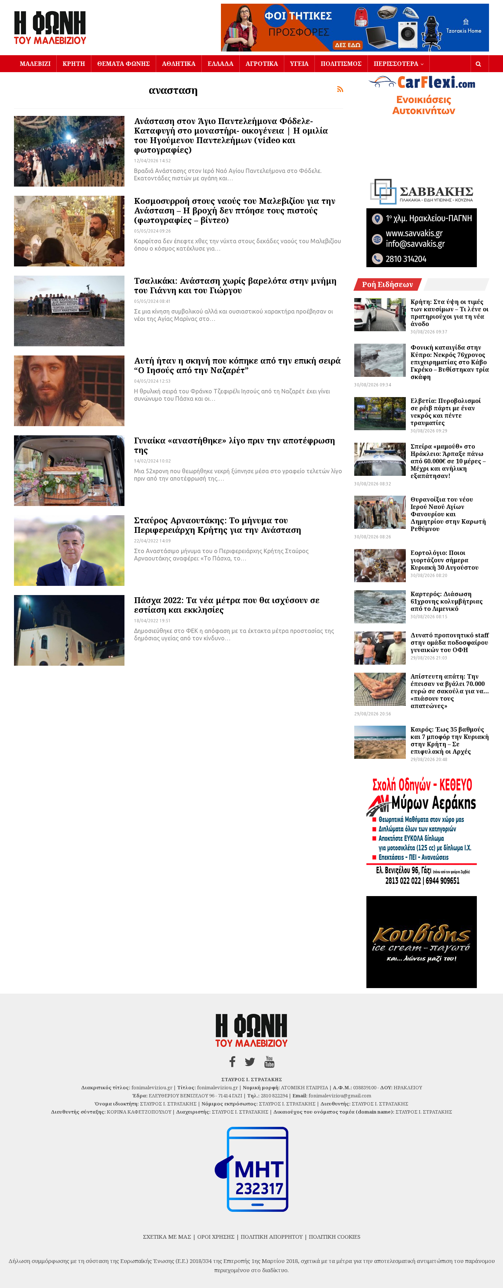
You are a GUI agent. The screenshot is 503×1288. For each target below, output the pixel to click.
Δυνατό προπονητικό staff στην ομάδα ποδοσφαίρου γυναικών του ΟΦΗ (450, 642)
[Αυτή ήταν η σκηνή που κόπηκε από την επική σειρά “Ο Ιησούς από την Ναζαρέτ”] (69, 390)
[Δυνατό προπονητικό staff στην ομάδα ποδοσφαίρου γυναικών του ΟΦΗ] (380, 648)
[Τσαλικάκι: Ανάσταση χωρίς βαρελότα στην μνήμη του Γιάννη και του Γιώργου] (69, 311)
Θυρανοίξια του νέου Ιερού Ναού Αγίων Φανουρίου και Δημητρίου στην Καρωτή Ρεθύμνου (448, 514)
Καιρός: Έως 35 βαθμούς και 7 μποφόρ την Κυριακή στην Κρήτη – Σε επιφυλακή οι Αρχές (450, 740)
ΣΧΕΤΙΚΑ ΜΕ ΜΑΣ (167, 1236)
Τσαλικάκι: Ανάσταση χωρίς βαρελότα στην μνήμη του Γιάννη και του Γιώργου (235, 285)
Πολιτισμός (341, 64)
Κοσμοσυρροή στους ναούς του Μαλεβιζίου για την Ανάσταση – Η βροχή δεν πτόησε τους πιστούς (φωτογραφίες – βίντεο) (234, 210)
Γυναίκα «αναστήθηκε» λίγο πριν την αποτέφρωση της (234, 445)
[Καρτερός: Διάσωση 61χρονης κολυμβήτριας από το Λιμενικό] (380, 606)
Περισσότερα (396, 64)
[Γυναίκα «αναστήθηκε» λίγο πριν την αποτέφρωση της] (69, 470)
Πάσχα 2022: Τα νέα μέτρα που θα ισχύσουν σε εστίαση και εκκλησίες (227, 604)
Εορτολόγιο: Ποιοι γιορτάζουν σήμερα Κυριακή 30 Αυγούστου (445, 560)
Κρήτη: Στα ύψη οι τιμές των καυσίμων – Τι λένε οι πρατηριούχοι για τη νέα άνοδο (450, 313)
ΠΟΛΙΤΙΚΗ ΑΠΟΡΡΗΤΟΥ (272, 1236)
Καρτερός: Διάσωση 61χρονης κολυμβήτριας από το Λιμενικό (447, 601)
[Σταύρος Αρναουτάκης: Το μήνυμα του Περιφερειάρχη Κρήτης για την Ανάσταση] (69, 550)
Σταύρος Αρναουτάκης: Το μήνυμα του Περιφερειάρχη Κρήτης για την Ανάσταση (217, 524)
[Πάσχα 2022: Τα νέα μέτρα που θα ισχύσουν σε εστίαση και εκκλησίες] (69, 630)
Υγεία (299, 64)
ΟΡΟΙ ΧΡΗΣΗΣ (216, 1236)
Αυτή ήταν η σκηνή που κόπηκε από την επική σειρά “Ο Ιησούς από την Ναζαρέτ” (237, 365)
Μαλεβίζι (35, 64)
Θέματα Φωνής (123, 64)
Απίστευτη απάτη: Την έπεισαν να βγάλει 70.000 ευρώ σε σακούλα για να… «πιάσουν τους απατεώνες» (450, 691)
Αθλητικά (179, 64)
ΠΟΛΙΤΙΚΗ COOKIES (334, 1236)
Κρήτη (74, 64)
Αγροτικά (262, 64)
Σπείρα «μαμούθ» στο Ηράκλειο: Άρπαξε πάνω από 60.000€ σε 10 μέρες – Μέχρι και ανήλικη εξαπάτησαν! (448, 461)
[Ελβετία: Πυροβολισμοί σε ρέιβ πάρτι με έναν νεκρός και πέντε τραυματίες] (380, 413)
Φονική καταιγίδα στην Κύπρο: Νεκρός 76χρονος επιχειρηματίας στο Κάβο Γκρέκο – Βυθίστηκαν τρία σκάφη (450, 362)
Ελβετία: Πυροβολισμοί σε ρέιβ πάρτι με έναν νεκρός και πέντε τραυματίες (446, 412)
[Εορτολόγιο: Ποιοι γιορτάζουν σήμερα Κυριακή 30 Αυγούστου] (380, 565)
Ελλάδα (220, 64)
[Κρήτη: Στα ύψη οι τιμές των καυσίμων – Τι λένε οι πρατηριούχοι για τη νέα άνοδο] (380, 314)
